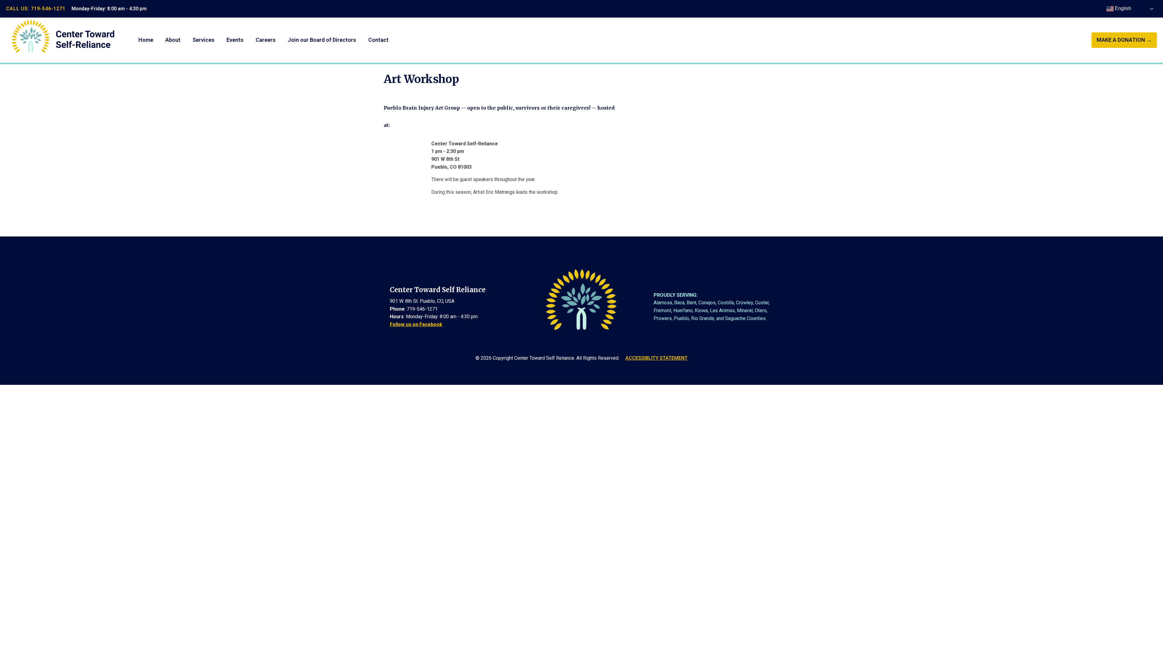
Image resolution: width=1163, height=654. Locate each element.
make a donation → (1124, 40)
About (173, 40)
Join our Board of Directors (322, 40)
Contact (378, 40)
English (1122, 8)
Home (145, 40)
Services (203, 40)
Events (235, 40)
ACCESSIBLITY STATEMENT (656, 358)
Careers (266, 40)
